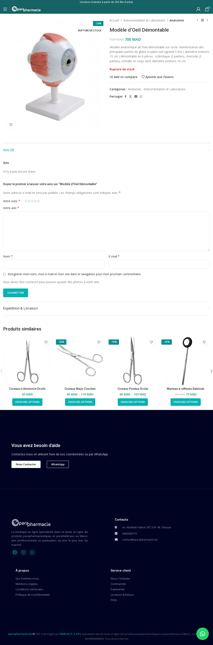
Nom (8, 256)
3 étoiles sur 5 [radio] (32, 200)
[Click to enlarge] (11, 124)
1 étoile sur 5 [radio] (25, 200)
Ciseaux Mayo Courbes (80, 388)
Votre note (11, 201)
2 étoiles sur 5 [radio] (29, 200)
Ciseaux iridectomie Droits (27, 388)
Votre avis (11, 208)
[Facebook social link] (125, 96)
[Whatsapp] (32, 552)
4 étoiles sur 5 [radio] (35, 200)
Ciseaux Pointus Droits (133, 388)
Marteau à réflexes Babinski (185, 388)
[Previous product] (197, 20)
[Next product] (207, 20)
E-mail (114, 256)
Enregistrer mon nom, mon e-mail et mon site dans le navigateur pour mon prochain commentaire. (74, 274)
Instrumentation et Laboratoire (144, 20)
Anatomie (177, 20)
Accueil (114, 20)
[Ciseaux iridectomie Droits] (27, 360)
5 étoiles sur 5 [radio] (38, 200)
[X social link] (130, 96)
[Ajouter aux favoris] (46, 342)
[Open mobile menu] (5, 9)
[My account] (198, 9)
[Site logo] (26, 9)
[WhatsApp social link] (141, 96)
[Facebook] (14, 552)
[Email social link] (136, 96)
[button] (202, 634)
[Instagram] (23, 552)
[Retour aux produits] (202, 20)
